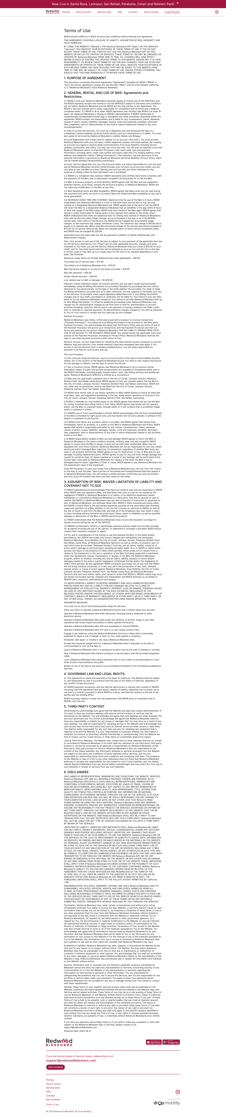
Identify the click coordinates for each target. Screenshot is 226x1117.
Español (176, 12)
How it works (83, 12)
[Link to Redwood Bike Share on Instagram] (216, 12)
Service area (104, 12)
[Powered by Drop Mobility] (167, 1102)
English (168, 12)
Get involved (151, 12)
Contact (133, 12)
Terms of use (52, 1104)
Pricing (66, 12)
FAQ (120, 12)
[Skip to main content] (52, 12)
